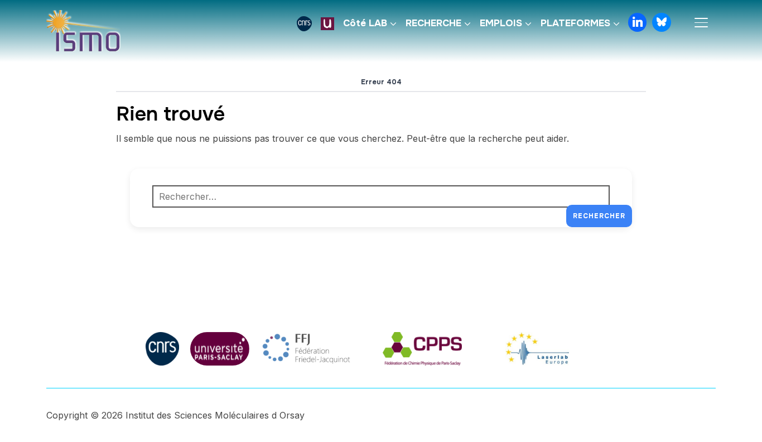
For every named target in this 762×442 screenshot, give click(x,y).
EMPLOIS (501, 23)
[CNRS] (304, 23)
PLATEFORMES (575, 23)
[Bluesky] (661, 22)
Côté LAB (365, 23)
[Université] (327, 23)
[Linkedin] (637, 22)
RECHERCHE (433, 23)
